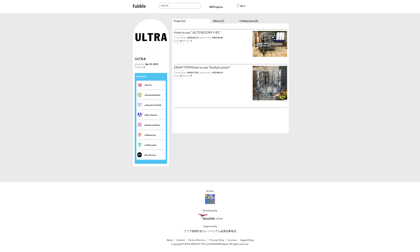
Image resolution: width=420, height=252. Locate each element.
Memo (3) (218, 21)
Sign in (242, 6)
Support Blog (247, 240)
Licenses (232, 240)
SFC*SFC (201, 244)
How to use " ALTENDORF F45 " (197, 33)
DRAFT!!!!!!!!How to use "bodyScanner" (202, 68)
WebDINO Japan (219, 244)
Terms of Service (197, 240)
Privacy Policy (216, 240)
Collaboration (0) (249, 21)
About (170, 240)
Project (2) (180, 21)
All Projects (216, 7)
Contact (180, 240)
